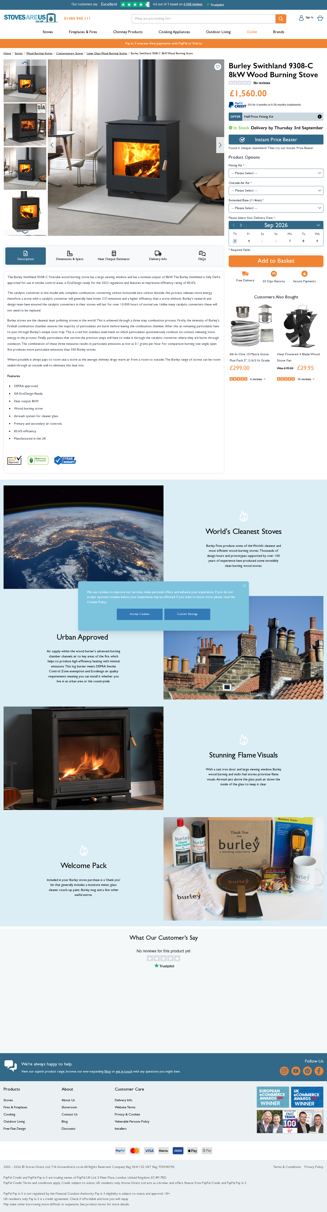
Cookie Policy (96, 602)
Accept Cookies (139, 614)
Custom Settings (187, 614)
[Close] (244, 585)
